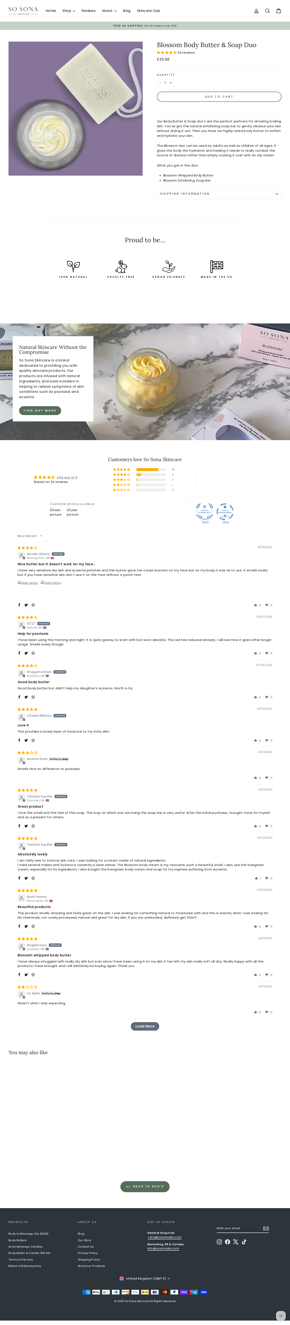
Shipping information (185, 194)
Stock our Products (91, 1266)
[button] (167, 52)
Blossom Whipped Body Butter (188, 175)
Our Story (84, 1240)
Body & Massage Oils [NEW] (28, 1233)
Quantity (166, 75)
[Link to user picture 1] (28, 590)
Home (51, 10)
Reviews (89, 10)
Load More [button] (145, 1026)
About (107, 10)
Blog (127, 10)
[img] (27, 548)
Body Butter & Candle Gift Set (29, 1253)
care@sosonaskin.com (164, 1237)
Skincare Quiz (148, 10)
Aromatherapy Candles (25, 1246)
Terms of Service (20, 1259)
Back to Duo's (148, 1186)
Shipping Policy (89, 1259)
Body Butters (17, 1240)
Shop (67, 10)
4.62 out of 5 (67, 477)
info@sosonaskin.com (163, 1248)
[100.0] (204, 511)
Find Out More (40, 411)
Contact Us (86, 1246)
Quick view (40, 1125)
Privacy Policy (88, 1253)
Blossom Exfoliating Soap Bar (187, 180)
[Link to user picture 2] (51, 590)
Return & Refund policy (24, 1266)
